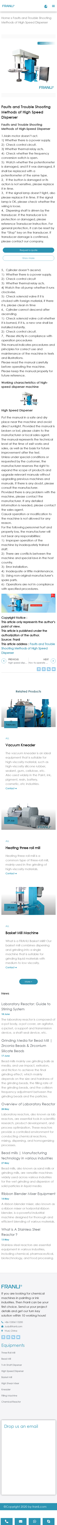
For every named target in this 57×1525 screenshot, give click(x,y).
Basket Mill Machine (22, 932)
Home (5, 18)
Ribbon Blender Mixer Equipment (28, 1193)
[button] (53, 5)
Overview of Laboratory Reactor (28, 1104)
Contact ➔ (11, 788)
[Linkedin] (3, 1337)
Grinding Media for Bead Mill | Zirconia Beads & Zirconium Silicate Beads (26, 1045)
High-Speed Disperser (34, 128)
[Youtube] (18, 1337)
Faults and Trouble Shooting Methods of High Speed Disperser (28, 648)
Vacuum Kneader (20, 745)
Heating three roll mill (23, 847)
